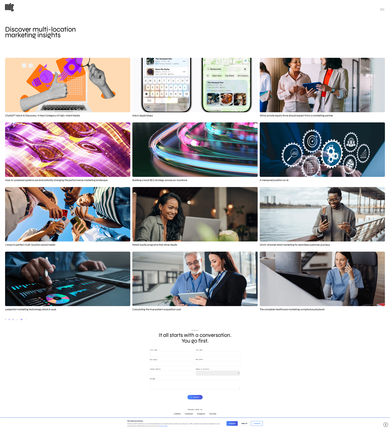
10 (21, 319)
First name (154, 350)
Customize (257, 423)
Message (152, 379)
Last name (199, 350)
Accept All (232, 423)
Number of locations (202, 369)
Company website (155, 369)
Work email (154, 359)
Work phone (199, 359)
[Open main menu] (382, 10)
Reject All (244, 423)
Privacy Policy (163, 426)
